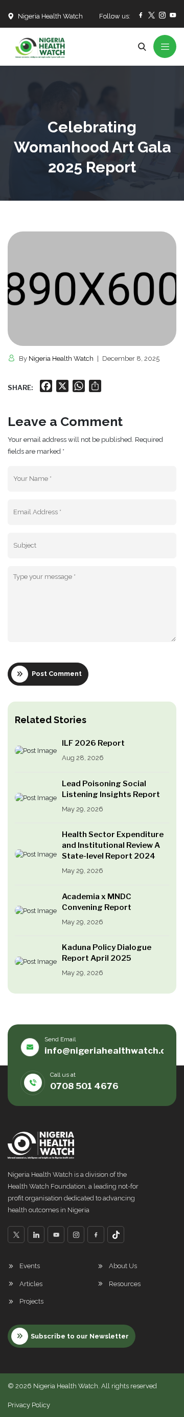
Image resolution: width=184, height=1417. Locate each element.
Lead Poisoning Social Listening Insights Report (111, 789)
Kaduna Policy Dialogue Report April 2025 (106, 953)
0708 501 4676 (84, 1086)
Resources (125, 1284)
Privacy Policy (29, 1405)
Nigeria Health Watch (61, 358)
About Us (123, 1266)
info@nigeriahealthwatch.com (111, 1050)
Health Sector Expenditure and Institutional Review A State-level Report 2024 (113, 845)
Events (29, 1266)
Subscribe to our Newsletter (80, 1336)
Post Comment (57, 673)
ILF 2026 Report (93, 743)
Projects (31, 1301)
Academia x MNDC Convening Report (96, 902)
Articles (30, 1284)
